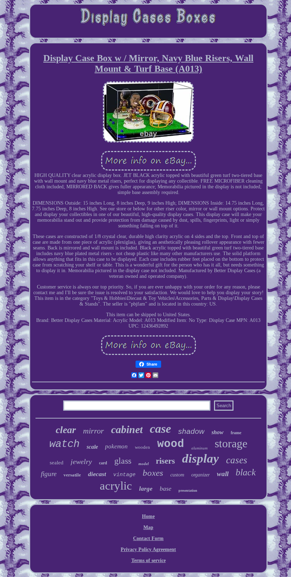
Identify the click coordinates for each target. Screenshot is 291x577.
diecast (97, 474)
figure (48, 474)
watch (64, 444)
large (146, 488)
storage (231, 443)
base (165, 488)
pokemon (116, 446)
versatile (72, 475)
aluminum (199, 448)
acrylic (116, 485)
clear (66, 429)
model (143, 464)
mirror (93, 430)
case (160, 428)
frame (236, 432)
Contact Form (148, 538)
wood (170, 444)
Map (148, 527)
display (200, 458)
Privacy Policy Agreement (148, 549)
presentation (188, 490)
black (246, 472)
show (218, 432)
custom (177, 475)
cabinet (127, 429)
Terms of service (148, 560)
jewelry (81, 461)
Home (148, 516)
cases (236, 460)
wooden (142, 447)
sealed (57, 462)
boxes (153, 473)
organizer (200, 475)
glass (122, 460)
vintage (124, 475)
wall (223, 474)
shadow (191, 431)
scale (92, 447)
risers (165, 461)
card (103, 462)
